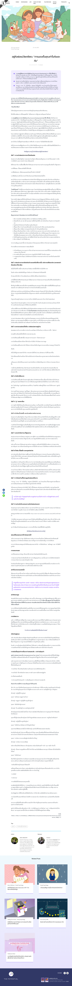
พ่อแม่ (13, 826)
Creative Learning (7, 3)
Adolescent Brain (11, 953)
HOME (60, 973)
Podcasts (64, 2)
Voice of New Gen (37, 3)
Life (30, 2)
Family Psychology (15, 49)
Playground (47, 2)
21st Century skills (44, 919)
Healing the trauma (12, 919)
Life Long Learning (15, 47)
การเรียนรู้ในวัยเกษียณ (22, 826)
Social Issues (55, 3)
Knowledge (24, 2)
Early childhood (11, 885)
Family (17, 2)
